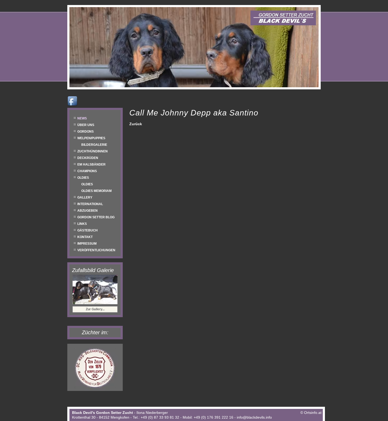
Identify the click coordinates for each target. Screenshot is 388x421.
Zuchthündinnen (92, 151)
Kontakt (85, 237)
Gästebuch (87, 230)
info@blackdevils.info (254, 417)
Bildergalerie (94, 145)
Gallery (84, 197)
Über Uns (85, 125)
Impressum (87, 243)
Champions (87, 171)
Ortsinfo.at (312, 412)
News (82, 118)
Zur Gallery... (95, 309)
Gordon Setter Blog (96, 217)
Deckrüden (87, 158)
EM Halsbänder (91, 164)
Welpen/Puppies (91, 138)
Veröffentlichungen (96, 250)
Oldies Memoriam (96, 191)
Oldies (83, 178)
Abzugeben (87, 210)
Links (82, 224)
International (90, 204)
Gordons (85, 131)
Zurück (135, 124)
